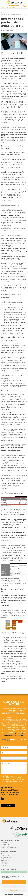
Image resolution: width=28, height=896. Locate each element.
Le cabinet (4, 842)
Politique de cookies (9, 894)
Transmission (5, 860)
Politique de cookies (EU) (8, 847)
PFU (7, 304)
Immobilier (4, 865)
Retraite (3, 862)
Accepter (14, 882)
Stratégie (3, 858)
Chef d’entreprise (6, 857)
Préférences (14, 890)
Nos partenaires (5, 844)
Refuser (14, 886)
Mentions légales (6, 846)
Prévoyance (4, 863)
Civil (2, 13)
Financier (3, 854)
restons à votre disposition (12, 676)
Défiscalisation (5, 855)
